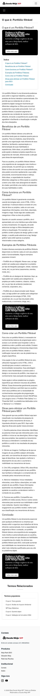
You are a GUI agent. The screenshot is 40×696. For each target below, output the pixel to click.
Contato (3, 668)
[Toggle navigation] (36, 3)
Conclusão (9, 84)
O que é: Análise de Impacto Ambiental (18, 605)
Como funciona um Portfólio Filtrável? (19, 69)
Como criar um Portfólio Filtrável (17, 76)
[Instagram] (2, 680)
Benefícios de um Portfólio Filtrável (18, 66)
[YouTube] (6, 680)
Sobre (3, 671)
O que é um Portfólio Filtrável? (16, 63)
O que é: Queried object (13, 612)
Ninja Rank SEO (6, 652)
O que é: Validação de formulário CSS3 (18, 615)
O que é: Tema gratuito (13, 601)
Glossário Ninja (6, 656)
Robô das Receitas (7, 659)
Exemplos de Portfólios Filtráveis (17, 72)
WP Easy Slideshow (12, 608)
